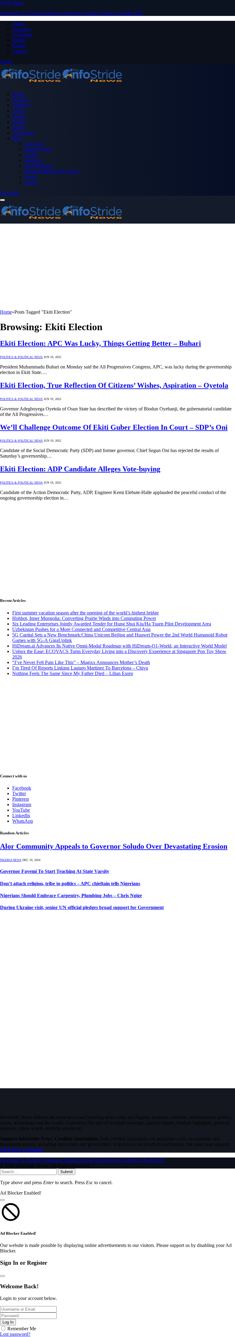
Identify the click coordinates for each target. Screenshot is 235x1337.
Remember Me (21, 1328)
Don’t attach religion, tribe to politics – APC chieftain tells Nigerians (70, 883)
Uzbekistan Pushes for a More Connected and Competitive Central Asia (81, 629)
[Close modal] (2, 1200)
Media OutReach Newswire (51, 171)
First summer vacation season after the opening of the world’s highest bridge (85, 612)
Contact (19, 51)
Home (18, 94)
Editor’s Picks (37, 149)
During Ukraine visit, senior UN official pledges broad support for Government (82, 907)
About (18, 23)
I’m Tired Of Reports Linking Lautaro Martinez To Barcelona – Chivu (80, 667)
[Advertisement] (117, 266)
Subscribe (9, 192)
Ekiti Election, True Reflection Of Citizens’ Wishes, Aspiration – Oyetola (114, 385)
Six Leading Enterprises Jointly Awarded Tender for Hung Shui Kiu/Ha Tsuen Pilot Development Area (111, 623)
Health (30, 154)
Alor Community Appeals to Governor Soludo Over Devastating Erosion (113, 846)
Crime (18, 110)
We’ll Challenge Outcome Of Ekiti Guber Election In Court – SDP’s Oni (114, 427)
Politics (19, 121)
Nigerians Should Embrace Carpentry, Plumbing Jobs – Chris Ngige (71, 895)
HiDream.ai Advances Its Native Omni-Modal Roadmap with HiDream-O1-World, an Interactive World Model (119, 645)
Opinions (33, 160)
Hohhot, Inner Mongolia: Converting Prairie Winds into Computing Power (84, 618)
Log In (7, 1322)
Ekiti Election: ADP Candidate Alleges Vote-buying (80, 469)
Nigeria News (10, 860)
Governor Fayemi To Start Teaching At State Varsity (54, 871)
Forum (18, 45)
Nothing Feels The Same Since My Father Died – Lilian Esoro (72, 673)
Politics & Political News (21, 357)
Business (20, 99)
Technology (23, 132)
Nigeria (19, 116)
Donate (19, 40)
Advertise (21, 29)
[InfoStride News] (61, 83)
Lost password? (15, 1334)
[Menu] (2, 200)
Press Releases (38, 165)
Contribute (22, 34)
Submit (66, 1171)
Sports (18, 127)
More (17, 138)
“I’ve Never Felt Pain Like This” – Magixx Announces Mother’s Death (81, 662)
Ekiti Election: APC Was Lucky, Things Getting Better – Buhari (100, 343)
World (30, 176)
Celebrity (21, 105)
